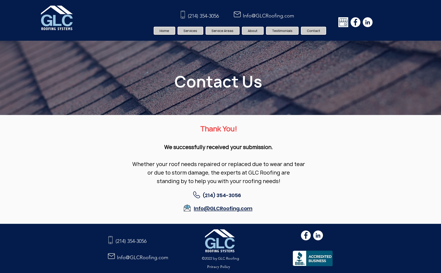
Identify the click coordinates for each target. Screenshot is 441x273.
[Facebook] (355, 22)
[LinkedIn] (368, 22)
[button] (190, 31)
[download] (343, 22)
